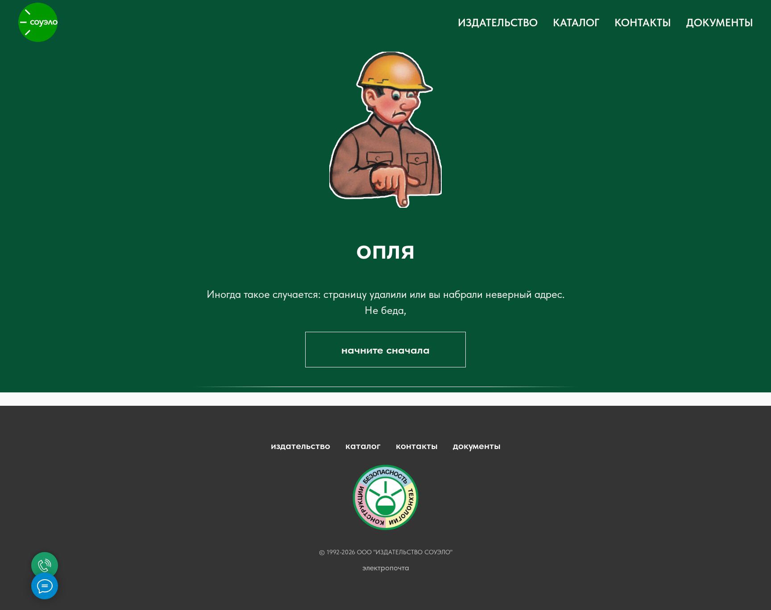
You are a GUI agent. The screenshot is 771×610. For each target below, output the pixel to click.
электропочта (385, 567)
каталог (363, 445)
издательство (300, 445)
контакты (417, 445)
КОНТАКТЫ (642, 22)
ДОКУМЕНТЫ (719, 22)
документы (477, 445)
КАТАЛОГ (576, 22)
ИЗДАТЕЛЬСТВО (498, 22)
